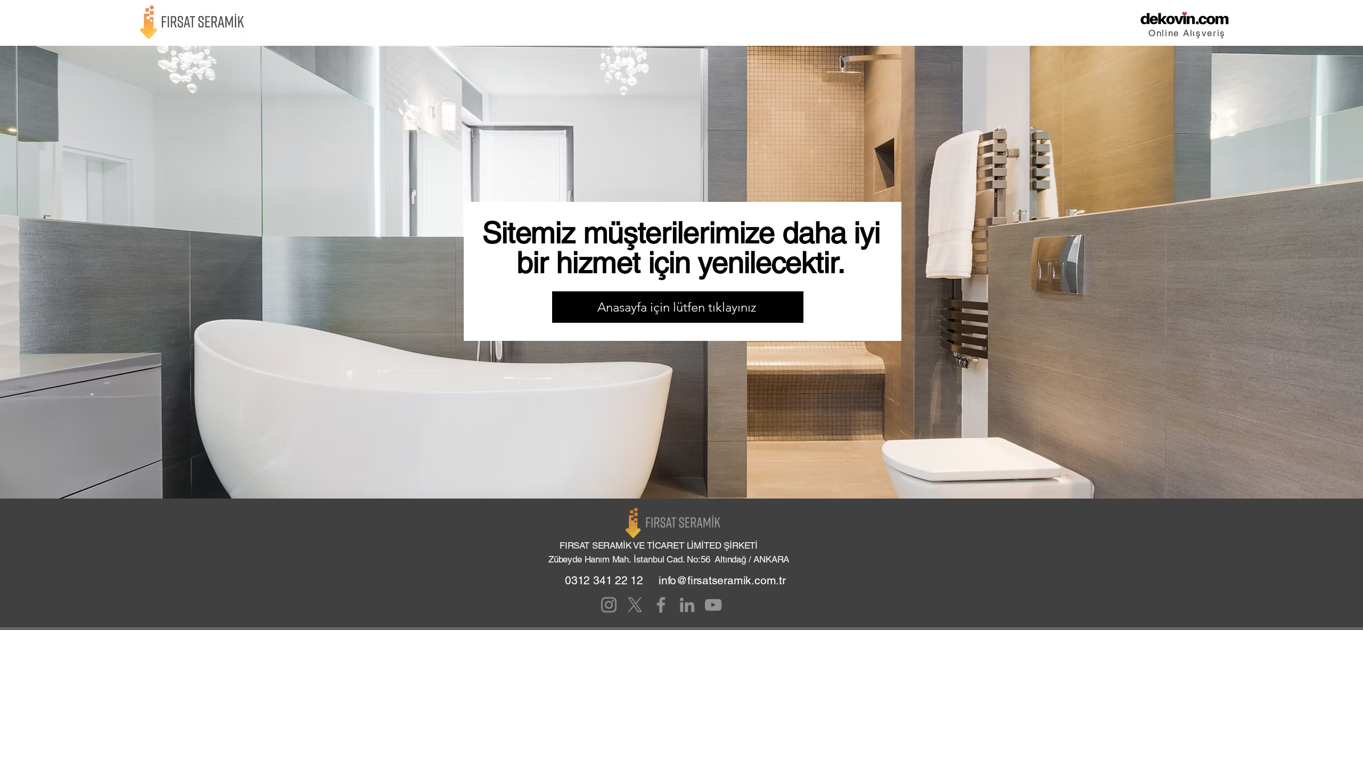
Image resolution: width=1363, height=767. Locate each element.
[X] (635, 604)
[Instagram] (608, 604)
